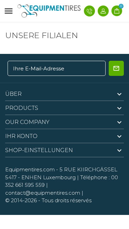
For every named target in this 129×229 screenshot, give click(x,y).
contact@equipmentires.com (42, 193)
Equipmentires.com (30, 169)
